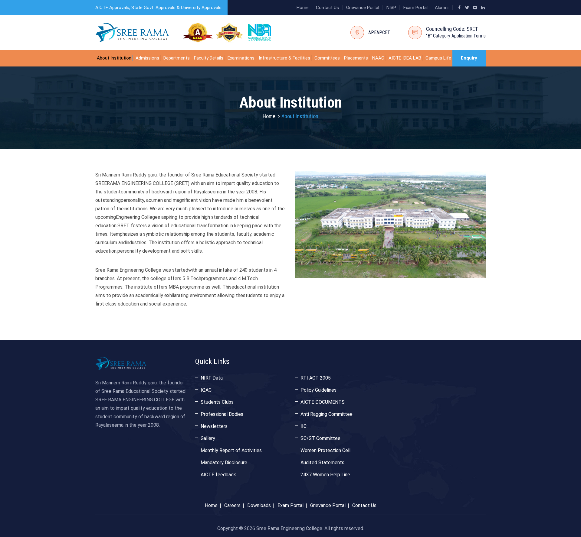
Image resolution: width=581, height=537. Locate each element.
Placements (356, 58)
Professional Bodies (222, 414)
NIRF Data (212, 378)
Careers (232, 505)
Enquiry (469, 58)
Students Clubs (217, 402)
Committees (327, 58)
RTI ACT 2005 (315, 378)
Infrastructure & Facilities (284, 58)
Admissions (147, 58)
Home (303, 7)
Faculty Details (208, 58)
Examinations (241, 58)
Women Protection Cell (325, 450)
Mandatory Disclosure (224, 462)
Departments (176, 58)
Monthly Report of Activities (231, 450)
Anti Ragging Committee (326, 414)
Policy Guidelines (318, 390)
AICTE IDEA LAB (405, 58)
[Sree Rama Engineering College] (132, 32)
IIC (303, 426)
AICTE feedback (218, 474)
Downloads (259, 505)
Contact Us (327, 7)
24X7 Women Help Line (325, 474)
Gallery (208, 438)
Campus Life (438, 58)
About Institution (114, 58)
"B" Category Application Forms (456, 36)
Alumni (441, 7)
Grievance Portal (362, 7)
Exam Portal (415, 7)
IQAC (206, 390)
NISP (391, 7)
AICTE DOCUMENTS (322, 402)
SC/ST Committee (320, 438)
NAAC (378, 58)
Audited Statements (322, 462)
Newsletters (214, 426)
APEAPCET (379, 32)
